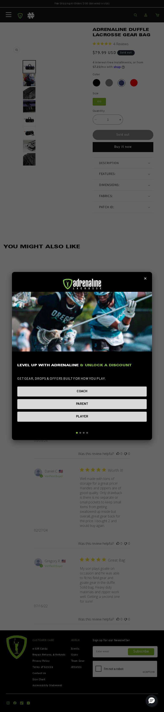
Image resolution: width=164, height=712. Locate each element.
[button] (152, 701)
